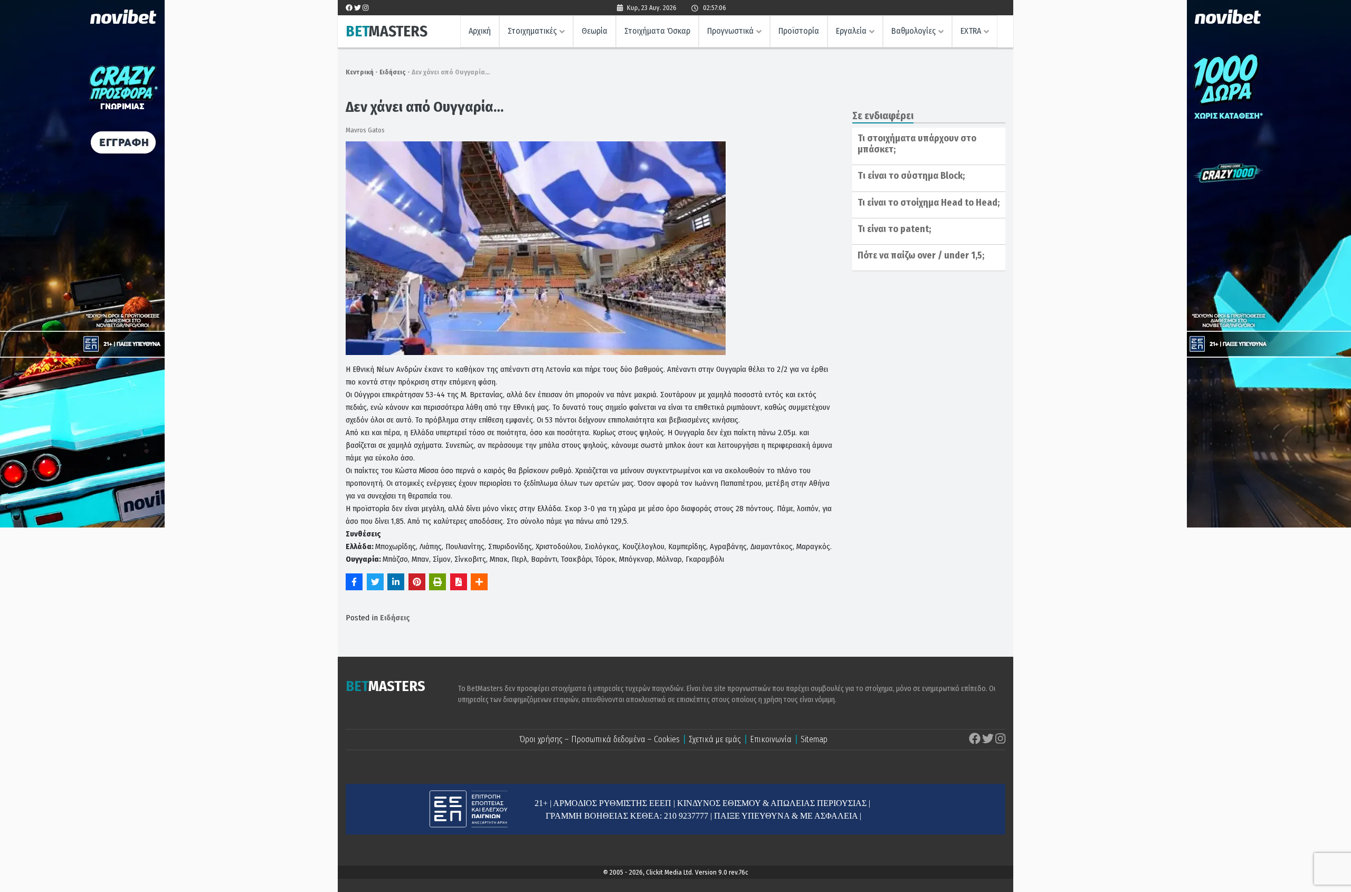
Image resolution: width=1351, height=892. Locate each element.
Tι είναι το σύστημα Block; (911, 175)
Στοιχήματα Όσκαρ (657, 31)
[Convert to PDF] (458, 581)
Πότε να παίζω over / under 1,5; (921, 255)
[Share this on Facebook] (354, 581)
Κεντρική (360, 72)
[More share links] (479, 581)
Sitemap (814, 739)
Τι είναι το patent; (894, 229)
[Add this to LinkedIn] (395, 581)
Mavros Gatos (365, 130)
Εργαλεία (851, 31)
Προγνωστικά (730, 31)
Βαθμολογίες (913, 31)
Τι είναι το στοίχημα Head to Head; (929, 202)
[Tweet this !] (375, 581)
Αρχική (480, 31)
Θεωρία (594, 31)
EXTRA (970, 31)
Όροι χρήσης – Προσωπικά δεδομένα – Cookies (599, 739)
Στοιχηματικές (532, 31)
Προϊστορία (798, 31)
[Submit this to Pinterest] (416, 581)
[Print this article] (437, 581)
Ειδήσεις (392, 72)
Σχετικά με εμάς (715, 739)
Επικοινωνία (771, 739)
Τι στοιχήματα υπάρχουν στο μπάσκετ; (917, 144)
